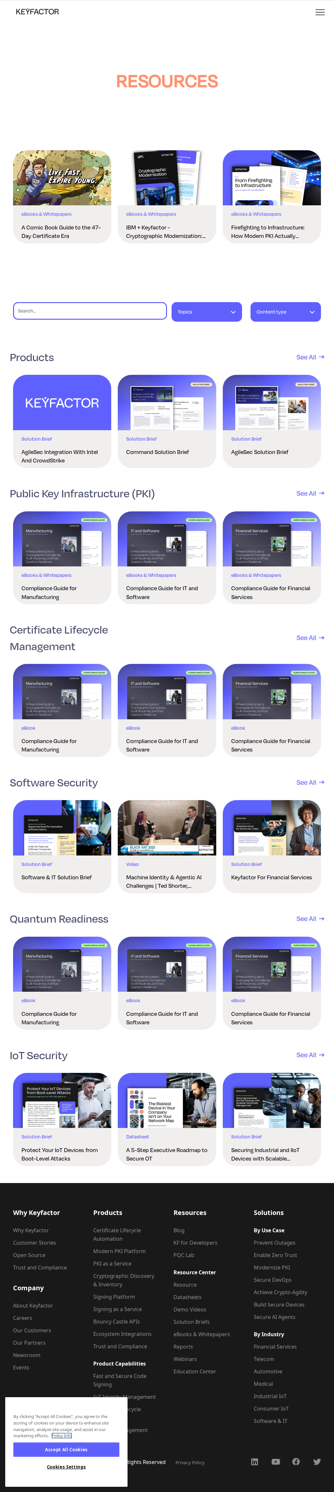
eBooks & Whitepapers (202, 1334)
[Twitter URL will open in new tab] (317, 1462)
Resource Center (195, 1272)
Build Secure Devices (279, 1304)
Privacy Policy (190, 1462)
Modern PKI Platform (119, 1251)
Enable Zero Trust (275, 1255)
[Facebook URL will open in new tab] (296, 1462)
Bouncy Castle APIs (116, 1321)
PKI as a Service (112, 1263)
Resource (185, 1284)
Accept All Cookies (66, 1450)
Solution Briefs (192, 1321)
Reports (183, 1346)
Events (21, 1367)
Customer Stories (34, 1242)
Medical (263, 1383)
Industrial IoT (270, 1396)
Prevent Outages (275, 1242)
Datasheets (188, 1297)
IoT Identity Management (124, 1396)
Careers (22, 1318)
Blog (179, 1230)
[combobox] (207, 315)
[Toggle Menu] (320, 13)
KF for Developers (196, 1242)
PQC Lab (184, 1255)
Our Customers (32, 1330)
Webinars (185, 1359)
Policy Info (62, 1436)
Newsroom (26, 1355)
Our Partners (29, 1342)
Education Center (195, 1371)
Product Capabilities (119, 1363)
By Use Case (269, 1230)
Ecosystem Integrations (122, 1334)
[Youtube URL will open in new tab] (275, 1462)
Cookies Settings (66, 1467)
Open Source (29, 1255)
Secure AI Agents (275, 1317)
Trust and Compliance (40, 1267)
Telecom (264, 1359)
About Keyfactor (33, 1305)
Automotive (268, 1371)
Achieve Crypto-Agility (280, 1292)
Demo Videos (190, 1309)
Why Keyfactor (31, 1230)
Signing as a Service (117, 1309)
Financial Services (275, 1346)
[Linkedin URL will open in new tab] (254, 1462)
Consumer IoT (271, 1408)
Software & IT (270, 1421)
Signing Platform (114, 1296)
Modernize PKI (272, 1267)
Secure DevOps (273, 1279)
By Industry (269, 1334)
